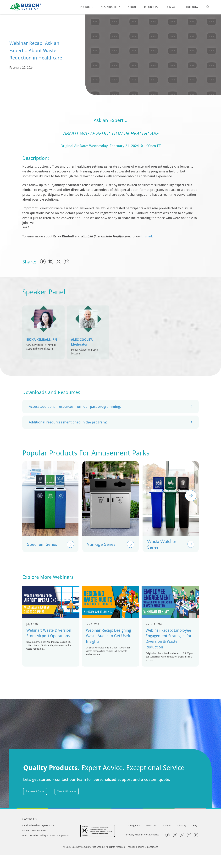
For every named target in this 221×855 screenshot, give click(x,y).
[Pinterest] (66, 261)
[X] (58, 261)
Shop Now (191, 7)
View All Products (66, 791)
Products (86, 7)
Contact (171, 7)
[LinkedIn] (50, 261)
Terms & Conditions (148, 846)
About (132, 7)
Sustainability (110, 7)
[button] (110, 406)
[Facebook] (43, 261)
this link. (147, 236)
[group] (50, 506)
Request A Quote (35, 791)
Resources (151, 7)
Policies (131, 846)
